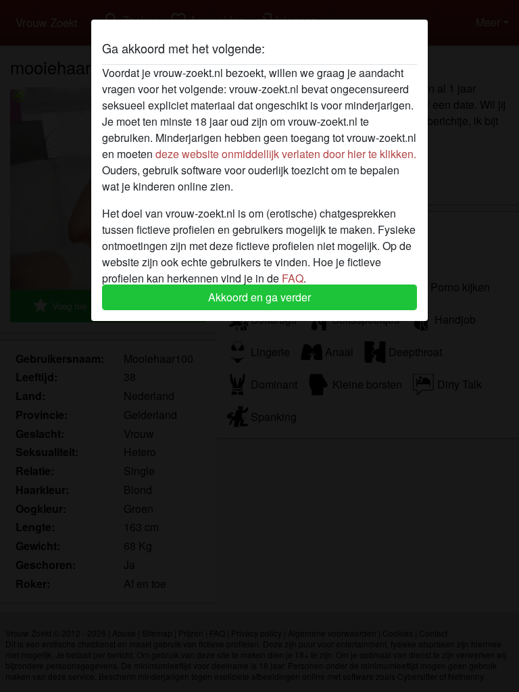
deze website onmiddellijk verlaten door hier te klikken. (285, 154)
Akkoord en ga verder (259, 297)
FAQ (292, 278)
